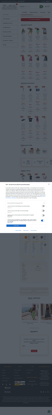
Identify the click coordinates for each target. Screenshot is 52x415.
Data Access (26, 230)
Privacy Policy (34, 230)
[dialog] (26, 207)
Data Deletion (18, 230)
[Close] (49, 184)
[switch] (43, 206)
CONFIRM (16, 225)
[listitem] (26, 203)
